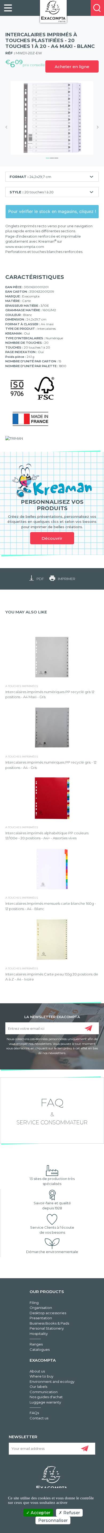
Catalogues (40, 1349)
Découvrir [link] (52, 538)
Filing (34, 1302)
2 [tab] (52, 157)
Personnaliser (53, 1520)
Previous (8, 127)
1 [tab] (48, 157)
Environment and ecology (52, 1381)
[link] (8, 8)
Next (96, 127)
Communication (44, 1392)
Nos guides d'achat (46, 1397)
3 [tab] (56, 157)
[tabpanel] (52, 118)
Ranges (36, 1344)
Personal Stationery (47, 1328)
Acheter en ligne (72, 66)
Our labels (38, 1386)
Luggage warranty (45, 1402)
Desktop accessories (48, 1313)
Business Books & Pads (49, 1323)
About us (37, 1371)
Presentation (41, 1318)
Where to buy (41, 1376)
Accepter (40, 1512)
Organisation (41, 1307)
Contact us (39, 1418)
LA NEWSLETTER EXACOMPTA (52, 1016)
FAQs (34, 1413)
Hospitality (39, 1333)
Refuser (71, 1512)
